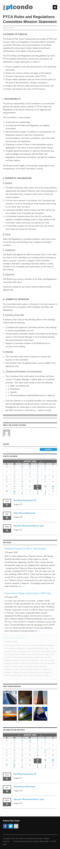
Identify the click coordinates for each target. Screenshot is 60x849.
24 (14, 486)
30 (38, 467)
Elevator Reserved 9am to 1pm (29, 526)
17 (14, 481)
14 (45, 477)
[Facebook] (5, 826)
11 (22, 477)
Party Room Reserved (24, 513)
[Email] (16, 826)
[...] (22, 586)
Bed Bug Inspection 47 (25, 500)
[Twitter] (10, 826)
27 (14, 467)
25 (22, 486)
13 (38, 477)
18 (22, 481)
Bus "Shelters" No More (15, 638)
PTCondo (22, 425)
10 (14, 477)
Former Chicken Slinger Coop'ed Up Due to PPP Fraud (28, 593)
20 (38, 481)
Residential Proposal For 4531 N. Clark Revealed (25, 549)
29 (30, 467)
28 (22, 467)
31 (45, 467)
